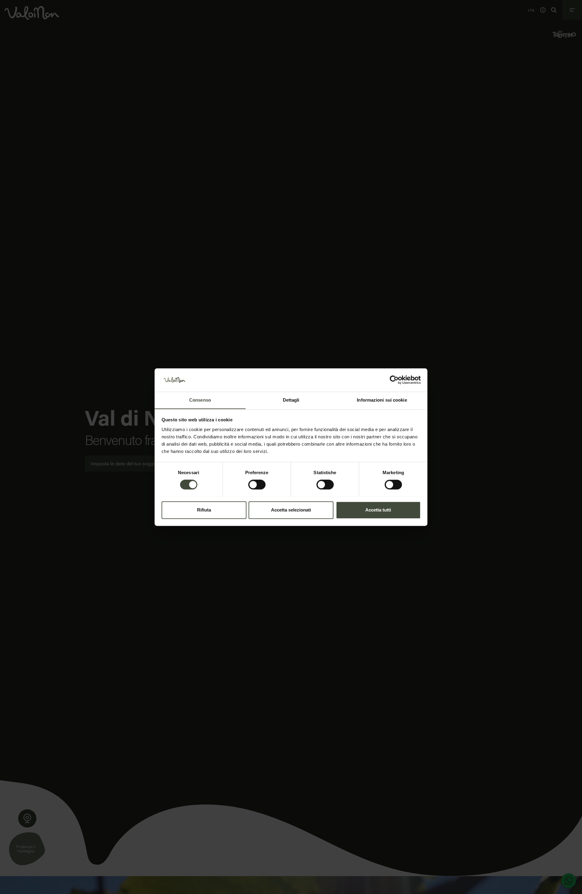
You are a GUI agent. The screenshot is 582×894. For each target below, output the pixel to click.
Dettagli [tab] (291, 400)
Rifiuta (204, 509)
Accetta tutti (378, 509)
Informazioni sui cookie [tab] (382, 400)
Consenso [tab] (200, 400)
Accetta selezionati (291, 509)
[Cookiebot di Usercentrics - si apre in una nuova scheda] (394, 379)
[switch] (257, 484)
